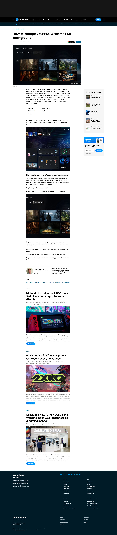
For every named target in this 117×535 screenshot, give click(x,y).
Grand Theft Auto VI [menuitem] (22, 24)
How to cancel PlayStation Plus (95, 112)
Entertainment (67, 491)
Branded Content (90, 501)
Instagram (63, 474)
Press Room (86, 519)
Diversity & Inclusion (64, 522)
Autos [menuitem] (72, 20)
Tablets (88, 479)
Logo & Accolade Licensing (69, 507)
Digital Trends (20, 22)
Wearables (89, 482)
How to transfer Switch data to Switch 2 (96, 128)
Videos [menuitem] (85, 20)
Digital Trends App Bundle (92, 507)
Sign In (98, 19)
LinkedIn (77, 474)
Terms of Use (62, 524)
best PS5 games (40, 95)
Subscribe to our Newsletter (93, 499)
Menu (13, 19)
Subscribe (99, 150)
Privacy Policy (88, 153)
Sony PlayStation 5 (66, 282)
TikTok (71, 474)
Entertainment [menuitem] (57, 20)
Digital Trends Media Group (20, 530)
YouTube (69, 474)
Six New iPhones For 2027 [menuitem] (34, 24)
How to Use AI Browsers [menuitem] (64, 24)
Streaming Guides (91, 486)
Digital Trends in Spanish (92, 505)
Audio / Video (67, 486)
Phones (65, 479)
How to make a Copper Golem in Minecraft (95, 104)
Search (103, 19)
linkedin (35, 273)
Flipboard (80, 474)
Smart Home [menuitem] (79, 20)
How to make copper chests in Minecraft (96, 96)
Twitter (66, 474)
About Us (66, 499)
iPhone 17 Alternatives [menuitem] (75, 24)
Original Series (90, 493)
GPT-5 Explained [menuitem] (97, 24)
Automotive (66, 493)
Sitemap (85, 522)
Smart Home (66, 488)
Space (88, 484)
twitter (37, 273)
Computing (66, 482)
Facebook (61, 474)
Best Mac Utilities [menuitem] (44, 24)
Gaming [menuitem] (50, 20)
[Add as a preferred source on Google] (71, 42)
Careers (61, 517)
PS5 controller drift (58, 97)
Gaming (65, 484)
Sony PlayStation (56, 282)
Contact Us (66, 501)
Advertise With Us (67, 503)
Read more (30, 344)
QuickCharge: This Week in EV (41, 282)
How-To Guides (29, 282)
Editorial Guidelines (68, 505)
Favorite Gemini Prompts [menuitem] (87, 24)
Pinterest (74, 474)
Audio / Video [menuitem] (66, 20)
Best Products (90, 488)
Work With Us (62, 519)
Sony (50, 282)
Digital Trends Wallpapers (92, 503)
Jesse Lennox (16, 42)
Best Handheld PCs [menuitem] (54, 24)
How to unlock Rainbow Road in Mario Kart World (95, 120)
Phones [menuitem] (44, 20)
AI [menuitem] (33, 20)
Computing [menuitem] (38, 20)
